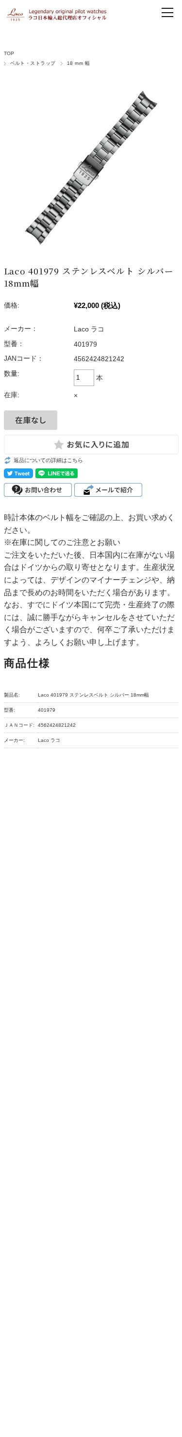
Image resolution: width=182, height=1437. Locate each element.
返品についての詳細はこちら (48, 460)
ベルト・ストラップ (33, 63)
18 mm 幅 (78, 63)
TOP (9, 53)
